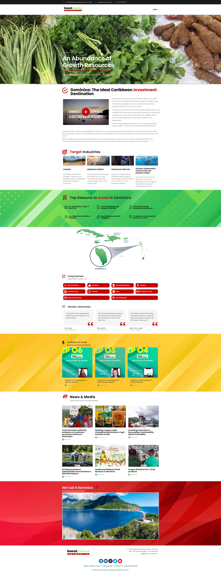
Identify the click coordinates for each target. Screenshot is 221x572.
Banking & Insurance (74, 298)
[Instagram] (110, 561)
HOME (86, 566)
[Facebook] (106, 561)
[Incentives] (89, 285)
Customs (95, 291)
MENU (155, 9)
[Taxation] (137, 285)
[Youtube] (120, 561)
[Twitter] (115, 561)
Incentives (95, 285)
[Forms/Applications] (113, 285)
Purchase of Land (146, 291)
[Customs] (89, 291)
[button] (64, 516)
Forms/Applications (122, 285)
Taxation (143, 285)
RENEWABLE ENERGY (95, 169)
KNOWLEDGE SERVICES (120, 169)
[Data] (113, 291)
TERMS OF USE (107, 566)
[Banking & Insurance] (65, 297)
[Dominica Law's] (65, 291)
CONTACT (117, 566)
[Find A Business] (113, 297)
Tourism (67, 169)
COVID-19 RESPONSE (130, 566)
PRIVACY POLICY (95, 566)
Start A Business (73, 285)
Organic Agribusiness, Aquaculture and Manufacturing (146, 171)
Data (117, 291)
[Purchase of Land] (137, 291)
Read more (67, 439)
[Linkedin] (101, 561)
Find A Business (121, 298)
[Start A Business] (65, 285)
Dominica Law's (72, 291)
